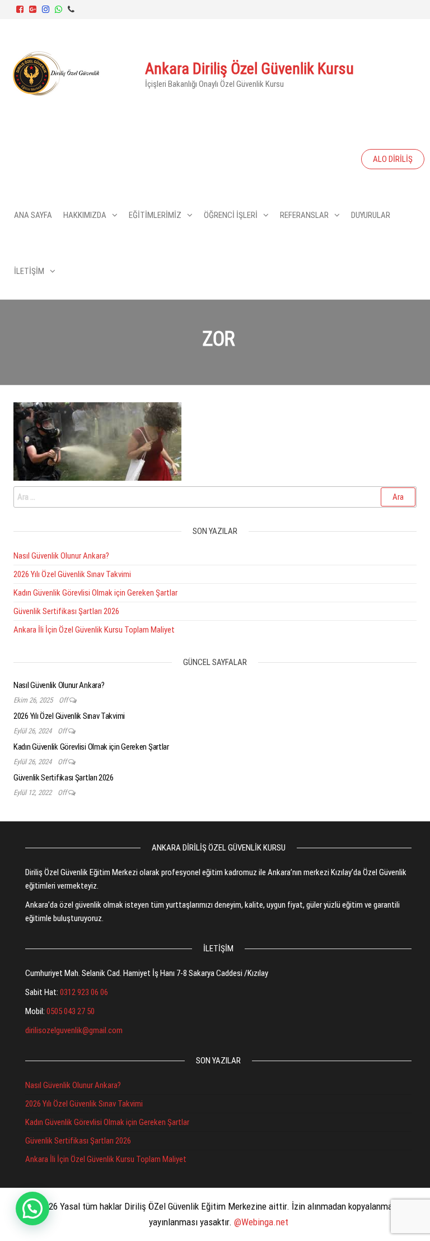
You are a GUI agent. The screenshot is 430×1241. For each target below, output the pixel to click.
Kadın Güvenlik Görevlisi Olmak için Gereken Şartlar (95, 593)
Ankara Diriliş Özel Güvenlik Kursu (249, 68)
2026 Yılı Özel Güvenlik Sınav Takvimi (72, 574)
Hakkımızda (84, 215)
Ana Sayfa (33, 215)
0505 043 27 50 (70, 1011)
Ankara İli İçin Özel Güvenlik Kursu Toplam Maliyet (94, 630)
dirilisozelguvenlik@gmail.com (74, 1030)
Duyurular (370, 215)
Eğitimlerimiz (155, 215)
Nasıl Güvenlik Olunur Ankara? (61, 556)
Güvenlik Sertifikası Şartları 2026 (66, 611)
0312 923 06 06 (84, 992)
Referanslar (304, 215)
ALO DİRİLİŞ (393, 159)
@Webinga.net (261, 1222)
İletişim (29, 271)
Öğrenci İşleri (231, 215)
